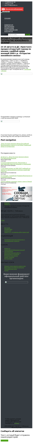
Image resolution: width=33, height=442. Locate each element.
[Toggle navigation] (1, 12)
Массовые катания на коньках (14, 267)
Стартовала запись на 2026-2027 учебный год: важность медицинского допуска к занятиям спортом (16, 169)
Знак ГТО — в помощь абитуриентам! (16, 232)
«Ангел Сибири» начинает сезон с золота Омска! (16, 181)
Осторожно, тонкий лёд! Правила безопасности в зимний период (16, 176)
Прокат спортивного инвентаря (15, 266)
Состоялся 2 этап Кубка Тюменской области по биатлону (16, 145)
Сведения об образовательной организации (14, 250)
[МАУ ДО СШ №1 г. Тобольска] (6, 12)
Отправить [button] (4, 440)
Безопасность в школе (11, 254)
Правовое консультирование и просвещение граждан (14, 240)
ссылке (16, 423)
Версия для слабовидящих (14, 9)
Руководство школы (11, 256)
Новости (7, 204)
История (7, 228)
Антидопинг (8, 259)
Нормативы (8, 229)
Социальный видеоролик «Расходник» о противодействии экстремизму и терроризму (16, 163)
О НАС (3, 220)
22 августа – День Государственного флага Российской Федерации (15, 157)
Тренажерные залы (10, 269)
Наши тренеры (9, 257)
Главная (6, 203)
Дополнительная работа (12, 253)
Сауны (6, 270)
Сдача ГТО (7, 231)
